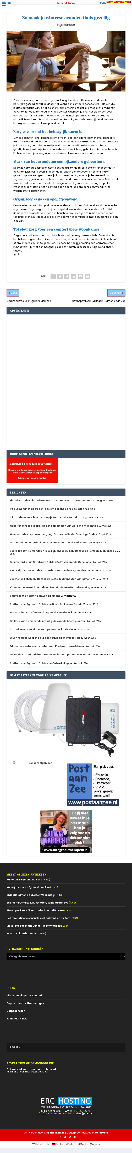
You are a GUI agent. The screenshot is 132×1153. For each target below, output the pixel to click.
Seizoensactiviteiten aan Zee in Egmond (35, 595)
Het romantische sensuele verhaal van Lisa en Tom (38, 918)
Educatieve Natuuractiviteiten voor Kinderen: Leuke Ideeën (47, 646)
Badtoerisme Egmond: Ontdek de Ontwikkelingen (41, 663)
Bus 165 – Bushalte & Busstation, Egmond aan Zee (37, 902)
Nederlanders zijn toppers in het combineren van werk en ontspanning (54, 526)
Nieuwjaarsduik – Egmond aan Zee (28, 887)
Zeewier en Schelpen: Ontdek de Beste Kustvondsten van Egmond (51, 579)
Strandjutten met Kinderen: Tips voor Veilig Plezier (41, 629)
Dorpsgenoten (16, 1011)
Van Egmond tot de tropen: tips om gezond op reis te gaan (47, 509)
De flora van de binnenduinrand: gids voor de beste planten (47, 621)
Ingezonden (66, 25)
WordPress (101, 1132)
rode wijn (49, 175)
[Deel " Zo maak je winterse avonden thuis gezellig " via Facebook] (53, 276)
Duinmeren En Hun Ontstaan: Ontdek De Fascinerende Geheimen (50, 562)
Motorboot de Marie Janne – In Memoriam (33, 925)
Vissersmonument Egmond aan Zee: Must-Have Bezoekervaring (50, 587)
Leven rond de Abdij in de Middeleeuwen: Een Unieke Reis (45, 638)
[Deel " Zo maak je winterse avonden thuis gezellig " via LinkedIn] (73, 276)
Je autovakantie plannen (22, 933)
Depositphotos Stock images (25, 1003)
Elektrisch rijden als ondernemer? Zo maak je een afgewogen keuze (52, 500)
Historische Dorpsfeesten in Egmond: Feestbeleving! (43, 612)
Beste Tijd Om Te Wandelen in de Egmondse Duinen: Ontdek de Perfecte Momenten (62, 551)
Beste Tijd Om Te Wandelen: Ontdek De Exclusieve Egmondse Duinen (52, 570)
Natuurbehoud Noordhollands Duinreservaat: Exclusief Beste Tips (51, 542)
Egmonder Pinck (17, 1018)
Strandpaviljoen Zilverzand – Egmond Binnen (35, 910)
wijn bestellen (94, 175)
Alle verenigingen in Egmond (24, 995)
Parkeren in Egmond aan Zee (24, 879)
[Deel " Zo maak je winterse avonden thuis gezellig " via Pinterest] (66, 276)
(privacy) (88, 1113)
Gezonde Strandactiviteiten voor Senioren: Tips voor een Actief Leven (54, 654)
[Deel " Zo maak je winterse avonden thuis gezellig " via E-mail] (80, 276)
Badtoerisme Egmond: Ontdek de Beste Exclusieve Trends (46, 604)
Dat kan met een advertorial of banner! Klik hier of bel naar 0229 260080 (31, 1070)
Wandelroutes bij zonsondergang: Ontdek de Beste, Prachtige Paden (53, 534)
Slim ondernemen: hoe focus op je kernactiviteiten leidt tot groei (51, 517)
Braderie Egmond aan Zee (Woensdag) (31, 895)
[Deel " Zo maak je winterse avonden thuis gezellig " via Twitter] (60, 276)
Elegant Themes (54, 1132)
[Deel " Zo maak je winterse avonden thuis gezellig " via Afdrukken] (87, 276)
